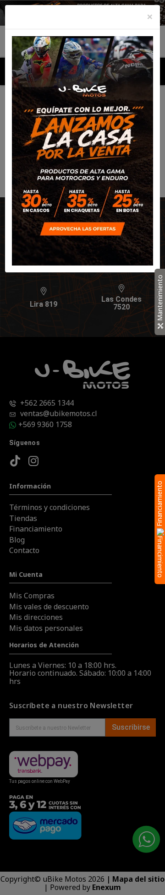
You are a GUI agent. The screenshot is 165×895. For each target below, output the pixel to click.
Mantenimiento (159, 298)
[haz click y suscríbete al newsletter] (82, 150)
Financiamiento (159, 504)
